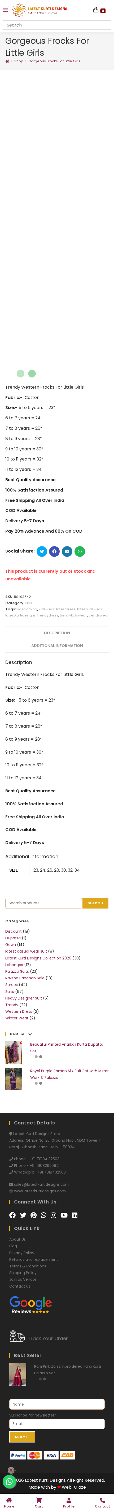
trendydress (47, 782)
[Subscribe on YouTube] (64, 1353)
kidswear (47, 776)
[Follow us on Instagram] (54, 1353)
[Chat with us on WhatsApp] (44, 1353)
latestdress (66, 776)
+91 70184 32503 (44, 1296)
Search (95, 1041)
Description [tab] (57, 800)
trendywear (99, 782)
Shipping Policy (23, 1410)
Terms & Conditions (27, 1403)
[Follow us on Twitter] (24, 1353)
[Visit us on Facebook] (13, 1353)
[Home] (7, 61)
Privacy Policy (21, 1390)
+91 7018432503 (51, 1310)
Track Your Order (48, 1476)
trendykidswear (73, 782)
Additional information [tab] (57, 813)
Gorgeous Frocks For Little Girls (54, 61)
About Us (17, 1377)
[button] (102, 90)
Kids (28, 770)
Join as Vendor (22, 1417)
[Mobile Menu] (5, 10)
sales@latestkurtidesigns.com (41, 1322)
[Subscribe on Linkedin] (74, 1353)
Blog (13, 1383)
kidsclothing (26, 776)
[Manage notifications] (11, 1470)
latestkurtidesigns (20, 782)
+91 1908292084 (44, 1303)
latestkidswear (90, 776)
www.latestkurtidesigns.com (40, 1328)
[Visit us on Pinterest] (34, 1353)
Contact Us (19, 1423)
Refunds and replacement (33, 1397)
